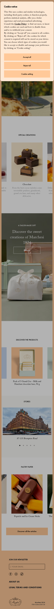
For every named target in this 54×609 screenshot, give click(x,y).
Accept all (27, 57)
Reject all (27, 65)
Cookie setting (27, 74)
